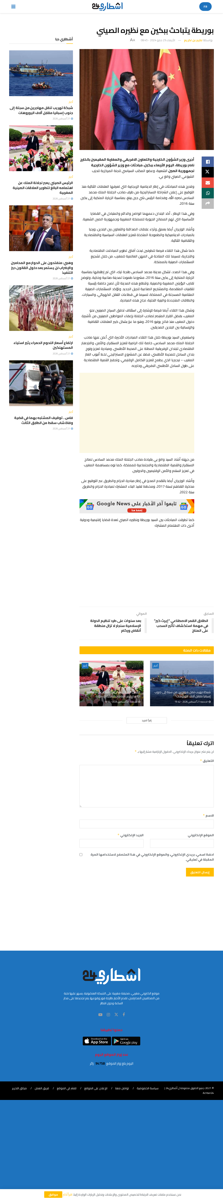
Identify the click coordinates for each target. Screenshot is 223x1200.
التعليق (207, 760)
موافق (53, 1194)
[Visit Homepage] (107, 6)
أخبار (156, 666)
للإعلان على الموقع (95, 1088)
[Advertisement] (136, 413)
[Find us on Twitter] (116, 1014)
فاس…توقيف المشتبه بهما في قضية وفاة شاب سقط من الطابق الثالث (43, 420)
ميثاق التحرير (19, 1088)
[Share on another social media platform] (208, 203)
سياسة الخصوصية (148, 1088)
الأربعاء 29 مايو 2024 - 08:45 (158, 40)
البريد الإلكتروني (130, 835)
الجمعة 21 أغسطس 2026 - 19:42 (191, 702)
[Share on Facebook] (208, 162)
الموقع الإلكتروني (201, 835)
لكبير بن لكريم (193, 40)
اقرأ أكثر (67, 1194)
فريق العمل (42, 1088)
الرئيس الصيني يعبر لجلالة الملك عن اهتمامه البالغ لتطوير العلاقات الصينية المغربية (113, 694)
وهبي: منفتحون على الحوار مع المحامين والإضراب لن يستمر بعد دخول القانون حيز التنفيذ (42, 267)
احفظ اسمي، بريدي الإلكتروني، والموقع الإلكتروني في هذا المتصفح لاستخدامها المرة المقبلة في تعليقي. (152, 857)
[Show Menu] (13, 6)
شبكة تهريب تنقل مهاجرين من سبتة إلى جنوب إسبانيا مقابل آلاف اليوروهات (183, 694)
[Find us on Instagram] (108, 1014)
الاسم (208, 815)
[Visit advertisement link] (136, 506)
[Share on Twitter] (208, 172)
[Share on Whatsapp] (208, 193)
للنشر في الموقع (66, 1088)
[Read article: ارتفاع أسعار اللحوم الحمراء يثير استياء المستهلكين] (41, 308)
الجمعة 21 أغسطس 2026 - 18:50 (121, 702)
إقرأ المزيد (147, 720)
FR (205, 6)
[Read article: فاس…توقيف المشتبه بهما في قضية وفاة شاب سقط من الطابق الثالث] (41, 383)
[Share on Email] (208, 182)
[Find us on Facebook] (124, 1014)
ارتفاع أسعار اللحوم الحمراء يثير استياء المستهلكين (43, 345)
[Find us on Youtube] (100, 1014)
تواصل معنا (122, 1088)
